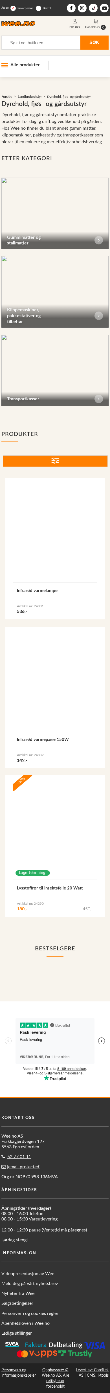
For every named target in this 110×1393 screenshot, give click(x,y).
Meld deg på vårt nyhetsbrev (29, 1283)
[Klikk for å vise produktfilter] (55, 461)
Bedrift (47, 8)
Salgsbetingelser (17, 1303)
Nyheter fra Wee (17, 1293)
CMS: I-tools (98, 1375)
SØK (94, 42)
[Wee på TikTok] (93, 8)
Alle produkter (25, 65)
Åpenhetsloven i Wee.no (25, 1323)
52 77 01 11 (19, 1156)
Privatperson (25, 8)
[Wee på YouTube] (104, 8)
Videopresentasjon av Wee (27, 1273)
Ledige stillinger (16, 1333)
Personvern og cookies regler (29, 1313)
